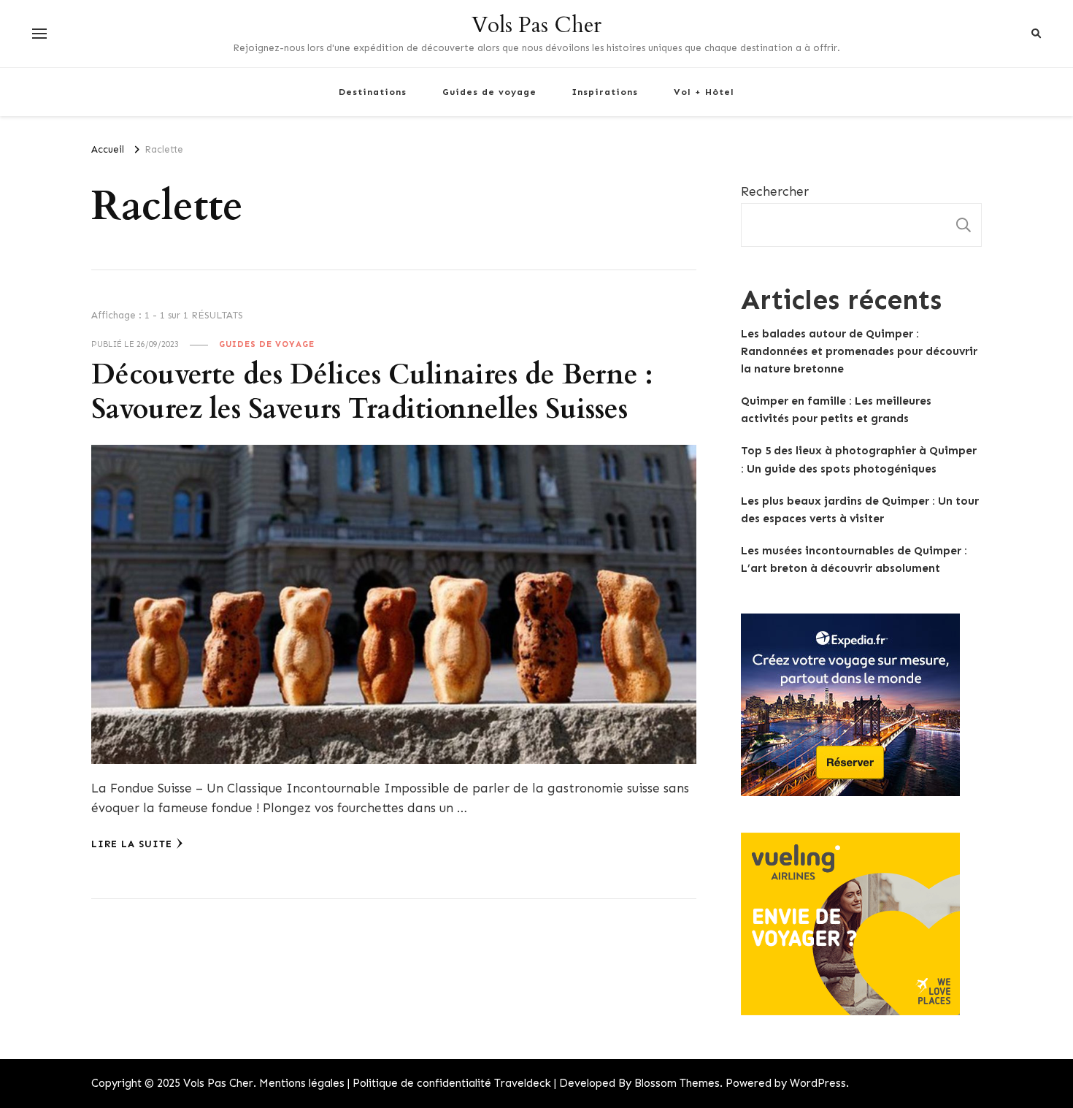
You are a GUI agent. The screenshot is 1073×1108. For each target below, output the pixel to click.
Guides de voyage (489, 91)
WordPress (818, 1083)
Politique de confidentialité (422, 1083)
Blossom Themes (677, 1083)
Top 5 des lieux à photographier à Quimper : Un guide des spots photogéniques (859, 459)
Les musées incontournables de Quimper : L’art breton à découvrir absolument (854, 559)
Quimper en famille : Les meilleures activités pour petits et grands (836, 409)
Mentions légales (302, 1083)
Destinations (373, 91)
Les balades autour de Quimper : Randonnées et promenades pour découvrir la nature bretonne (859, 351)
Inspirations (605, 91)
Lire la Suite (131, 843)
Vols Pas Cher (536, 25)
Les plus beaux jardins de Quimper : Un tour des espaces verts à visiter (860, 509)
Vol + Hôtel (704, 91)
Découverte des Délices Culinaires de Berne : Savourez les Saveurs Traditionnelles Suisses (372, 392)
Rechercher (775, 191)
